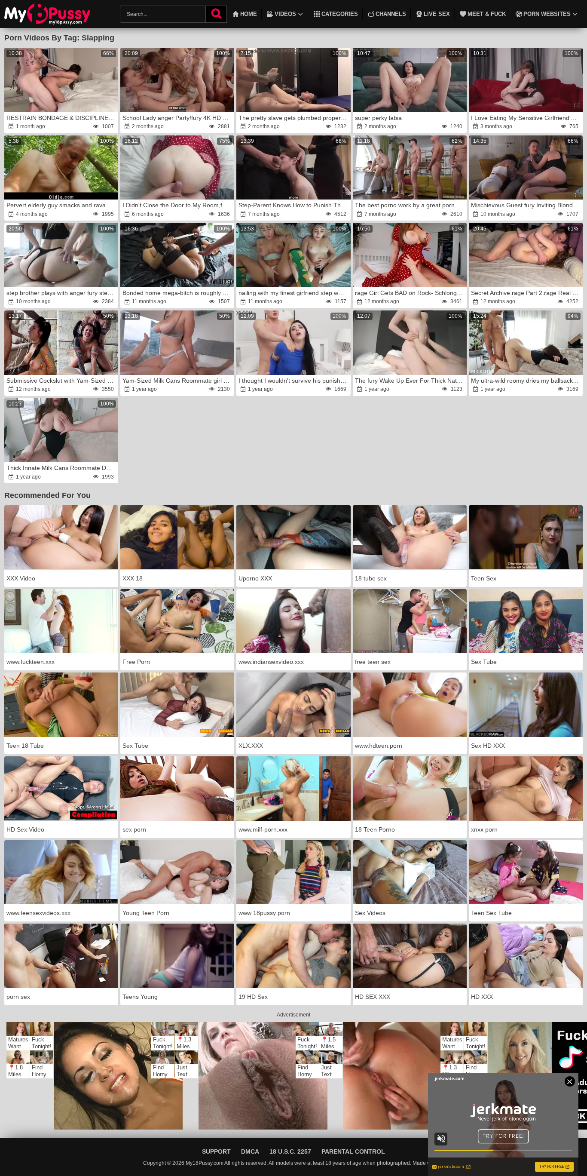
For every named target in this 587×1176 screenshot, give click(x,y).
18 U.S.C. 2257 (290, 1151)
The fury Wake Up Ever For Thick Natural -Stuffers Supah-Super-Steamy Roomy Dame (410, 380)
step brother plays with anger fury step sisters (61, 292)
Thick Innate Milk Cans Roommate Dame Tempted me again (61, 467)
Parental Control (353, 1151)
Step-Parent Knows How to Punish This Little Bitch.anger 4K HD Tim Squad (293, 205)
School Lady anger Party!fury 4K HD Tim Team (177, 117)
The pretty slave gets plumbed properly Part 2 (293, 117)
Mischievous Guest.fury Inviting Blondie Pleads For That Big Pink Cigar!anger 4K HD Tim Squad (526, 205)
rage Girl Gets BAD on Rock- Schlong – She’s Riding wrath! (410, 292)
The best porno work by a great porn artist (410, 205)
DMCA (250, 1151)
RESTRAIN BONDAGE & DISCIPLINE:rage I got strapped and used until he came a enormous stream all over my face (61, 117)
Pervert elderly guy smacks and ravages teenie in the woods (61, 205)
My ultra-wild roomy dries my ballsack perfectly (526, 380)
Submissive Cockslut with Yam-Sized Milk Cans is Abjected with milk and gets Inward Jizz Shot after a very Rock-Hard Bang (61, 380)
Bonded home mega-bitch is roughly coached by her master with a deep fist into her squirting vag (177, 292)
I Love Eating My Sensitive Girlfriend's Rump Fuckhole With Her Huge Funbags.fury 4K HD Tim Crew (526, 117)
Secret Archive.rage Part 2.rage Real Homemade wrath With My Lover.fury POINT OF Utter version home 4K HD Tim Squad (526, 292)
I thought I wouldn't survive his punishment (293, 380)
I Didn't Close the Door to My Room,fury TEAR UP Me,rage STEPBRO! (177, 205)
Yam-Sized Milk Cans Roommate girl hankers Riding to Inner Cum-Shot (177, 380)
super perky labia (378, 117)
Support (216, 1151)
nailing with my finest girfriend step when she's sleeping (293, 292)
